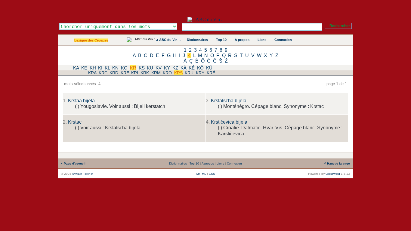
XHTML (201, 173)
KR (133, 67)
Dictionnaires (197, 40)
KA (76, 67)
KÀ (184, 67)
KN (115, 67)
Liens (262, 40)
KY (167, 67)
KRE (125, 72)
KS (142, 67)
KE (84, 67)
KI (100, 67)
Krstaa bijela (81, 100)
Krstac (75, 122)
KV (159, 67)
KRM (156, 72)
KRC (103, 72)
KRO (167, 72)
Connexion (283, 40)
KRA (92, 72)
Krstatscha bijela (228, 100)
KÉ (192, 67)
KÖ (200, 67)
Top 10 (221, 40)
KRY (200, 72)
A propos (242, 40)
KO (124, 67)
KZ (175, 67)
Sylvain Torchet (82, 173)
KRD (114, 72)
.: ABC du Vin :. (168, 40)
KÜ (209, 67)
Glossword (333, 173)
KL (107, 67)
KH (93, 67)
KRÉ (211, 72)
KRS (178, 72)
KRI (134, 72)
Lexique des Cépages (91, 40)
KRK (145, 72)
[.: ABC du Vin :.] (205, 19)
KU (150, 67)
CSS (212, 173)
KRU (189, 72)
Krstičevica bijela (229, 122)
